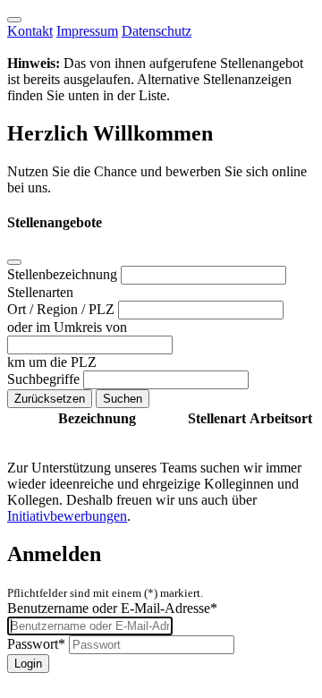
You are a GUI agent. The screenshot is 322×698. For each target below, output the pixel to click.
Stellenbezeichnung (64, 274)
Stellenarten (40, 292)
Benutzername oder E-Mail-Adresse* (112, 608)
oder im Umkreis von (67, 327)
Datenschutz (156, 30)
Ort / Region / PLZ (62, 309)
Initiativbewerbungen (67, 516)
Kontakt (30, 30)
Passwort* (36, 643)
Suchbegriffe (45, 379)
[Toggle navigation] (14, 19)
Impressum (87, 30)
